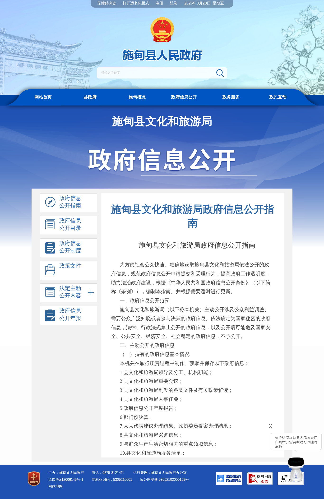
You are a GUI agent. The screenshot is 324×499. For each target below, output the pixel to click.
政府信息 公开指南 (70, 201)
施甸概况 (137, 97)
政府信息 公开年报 (70, 314)
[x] (257, 455)
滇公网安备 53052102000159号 (164, 479)
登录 (173, 3)
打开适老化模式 (136, 3)
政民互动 (278, 97)
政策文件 (70, 266)
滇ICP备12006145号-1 (65, 479)
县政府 (90, 97)
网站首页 (43, 97)
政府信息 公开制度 (70, 247)
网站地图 (55, 486)
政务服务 (231, 97)
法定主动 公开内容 (70, 292)
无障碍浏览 (106, 3)
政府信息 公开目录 (70, 224)
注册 (159, 3)
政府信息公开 (184, 97)
